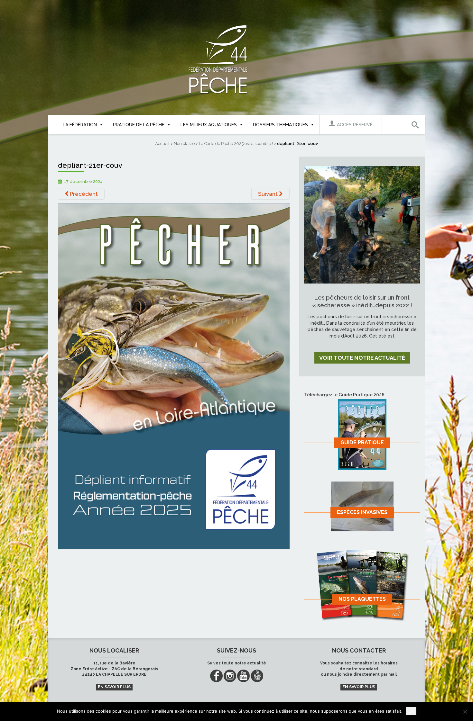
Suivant (268, 194)
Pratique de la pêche (138, 124)
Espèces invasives (362, 512)
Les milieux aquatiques (209, 124)
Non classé (184, 143)
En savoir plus (114, 687)
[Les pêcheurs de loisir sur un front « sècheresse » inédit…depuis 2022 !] (362, 224)
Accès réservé (354, 124)
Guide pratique (362, 442)
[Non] (465, 711)
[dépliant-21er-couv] (174, 375)
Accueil (162, 143)
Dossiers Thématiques (280, 124)
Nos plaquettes (362, 599)
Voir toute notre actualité (362, 358)
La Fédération (80, 124)
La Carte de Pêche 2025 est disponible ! (236, 143)
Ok (411, 711)
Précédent (83, 194)
